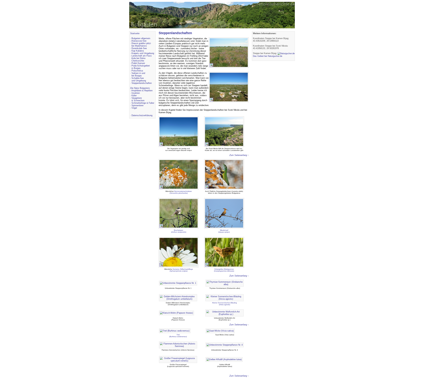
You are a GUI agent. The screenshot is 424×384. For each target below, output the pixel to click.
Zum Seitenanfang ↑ (239, 155)
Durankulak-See (139, 48)
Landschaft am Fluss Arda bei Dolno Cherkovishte (141, 58)
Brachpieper (178, 230)
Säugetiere (137, 98)
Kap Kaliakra (138, 51)
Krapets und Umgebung (143, 53)
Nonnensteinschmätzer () (181, 192)
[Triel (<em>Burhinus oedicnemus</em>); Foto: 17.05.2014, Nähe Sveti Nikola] (174, 330)
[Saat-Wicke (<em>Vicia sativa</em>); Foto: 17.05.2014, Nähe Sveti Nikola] (220, 330)
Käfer (134, 95)
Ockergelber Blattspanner (224, 269)
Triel (178, 335)
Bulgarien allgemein (141, 38)
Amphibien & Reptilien (142, 90)
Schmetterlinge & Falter (143, 103)
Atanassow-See (138, 41)
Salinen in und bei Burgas (137, 74)
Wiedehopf (224, 230)
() (178, 232)
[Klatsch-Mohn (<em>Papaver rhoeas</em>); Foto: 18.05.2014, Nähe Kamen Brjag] (176, 312)
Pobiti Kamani (138, 63)
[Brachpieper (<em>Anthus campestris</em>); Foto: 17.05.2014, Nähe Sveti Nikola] (179, 227)
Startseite (134, 33)
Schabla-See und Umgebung (138, 79)
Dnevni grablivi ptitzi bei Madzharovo (140, 44)
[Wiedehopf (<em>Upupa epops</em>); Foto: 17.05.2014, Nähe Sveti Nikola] (224, 227)
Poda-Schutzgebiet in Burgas (140, 66)
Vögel (134, 108)
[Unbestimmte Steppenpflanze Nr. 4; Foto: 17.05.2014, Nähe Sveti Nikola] (225, 344)
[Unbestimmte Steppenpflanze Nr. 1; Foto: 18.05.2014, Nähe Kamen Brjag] (178, 282)
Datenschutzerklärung (142, 115)
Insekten (136, 93)
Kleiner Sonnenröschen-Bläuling (224, 303)
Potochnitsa (137, 70)
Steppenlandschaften (142, 83)
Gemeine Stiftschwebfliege (183, 269)
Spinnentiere (137, 105)
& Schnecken (138, 100)
